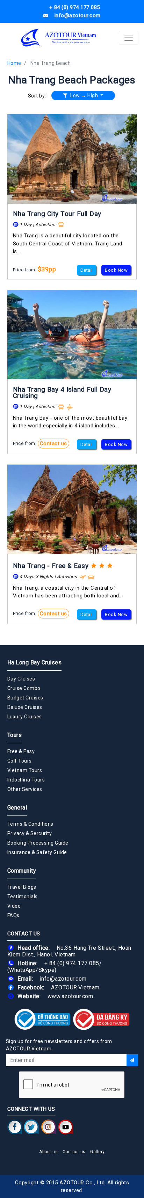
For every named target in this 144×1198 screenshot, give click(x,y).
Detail (86, 270)
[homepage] (59, 38)
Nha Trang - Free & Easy (51, 566)
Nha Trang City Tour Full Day (57, 214)
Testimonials (22, 896)
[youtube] (65, 1127)
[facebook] (14, 1127)
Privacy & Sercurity (29, 833)
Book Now (116, 270)
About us (48, 1151)
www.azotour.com (70, 996)
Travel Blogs (21, 887)
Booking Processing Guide (38, 843)
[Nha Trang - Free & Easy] (72, 509)
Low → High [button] (84, 95)
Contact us (53, 443)
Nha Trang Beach (50, 63)
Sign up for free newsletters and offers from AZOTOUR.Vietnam (59, 1044)
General (17, 807)
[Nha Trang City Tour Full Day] (72, 159)
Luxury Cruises (24, 716)
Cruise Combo (24, 688)
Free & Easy (21, 751)
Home (14, 63)
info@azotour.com (63, 978)
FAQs (13, 915)
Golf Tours (19, 761)
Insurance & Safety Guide (37, 852)
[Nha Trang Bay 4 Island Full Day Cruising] (72, 334)
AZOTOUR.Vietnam (75, 987)
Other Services (24, 789)
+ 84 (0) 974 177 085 (71, 963)
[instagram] (49, 1127)
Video (14, 906)
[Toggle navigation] (128, 38)
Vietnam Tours (24, 770)
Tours (14, 735)
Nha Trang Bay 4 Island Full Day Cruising (62, 392)
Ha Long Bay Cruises (34, 662)
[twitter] (31, 1127)
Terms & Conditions (30, 824)
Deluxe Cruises (24, 707)
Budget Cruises (25, 697)
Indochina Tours (26, 780)
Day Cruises (21, 679)
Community (21, 870)
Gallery (97, 1151)
